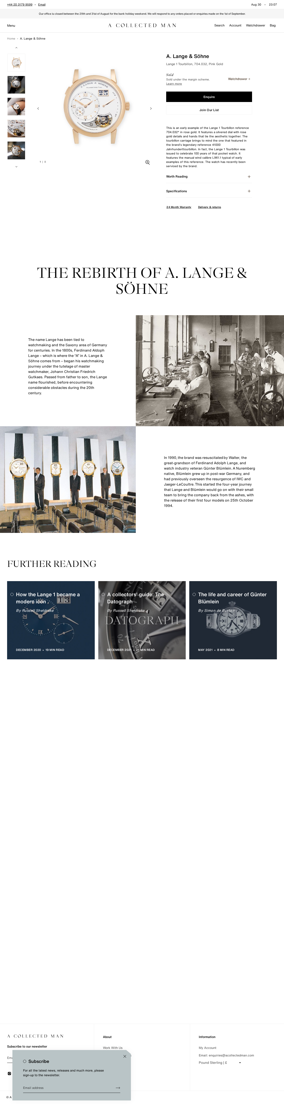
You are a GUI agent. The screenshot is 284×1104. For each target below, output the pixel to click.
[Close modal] (124, 1056)
